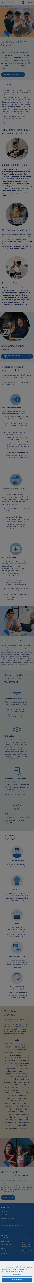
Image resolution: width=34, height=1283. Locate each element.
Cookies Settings (17, 1274)
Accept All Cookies (17, 1279)
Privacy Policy (20, 1271)
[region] (17, 1272)
